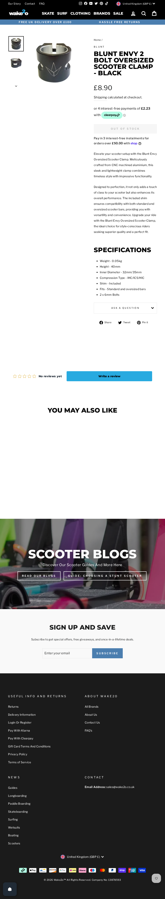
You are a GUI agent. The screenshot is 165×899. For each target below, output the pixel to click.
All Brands (92, 706)
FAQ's (88, 730)
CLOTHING (80, 13)
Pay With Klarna (19, 730)
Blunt (99, 46)
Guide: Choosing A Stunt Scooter (105, 575)
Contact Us (92, 722)
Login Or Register (19, 722)
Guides (12, 787)
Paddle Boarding (19, 803)
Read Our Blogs (39, 575)
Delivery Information (22, 714)
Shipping (100, 97)
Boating (13, 835)
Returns (13, 706)
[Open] (10, 889)
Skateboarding (18, 811)
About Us (91, 714)
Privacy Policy (17, 754)
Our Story (14, 3)
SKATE (48, 13)
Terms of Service (19, 762)
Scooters (14, 843)
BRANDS (102, 13)
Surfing (13, 819)
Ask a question (125, 308)
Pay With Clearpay (20, 738)
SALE (118, 13)
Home (97, 40)
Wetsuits (14, 827)
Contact (30, 3)
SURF (62, 13)
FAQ (42, 3)
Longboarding (17, 795)
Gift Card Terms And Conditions (29, 746)
